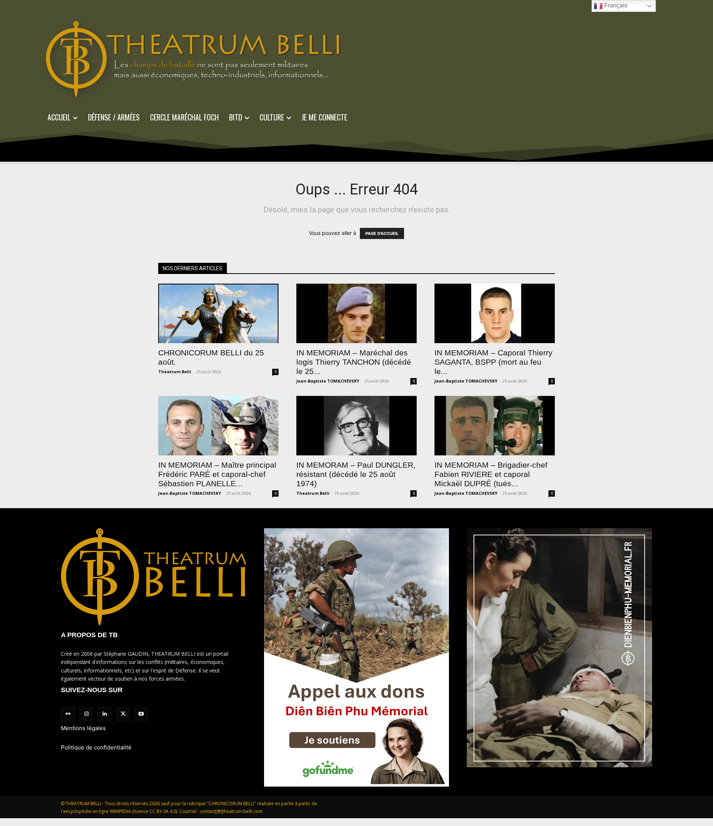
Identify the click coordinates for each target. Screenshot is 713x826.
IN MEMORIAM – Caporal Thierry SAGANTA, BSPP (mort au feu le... (493, 361)
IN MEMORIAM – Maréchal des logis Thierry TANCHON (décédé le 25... (353, 361)
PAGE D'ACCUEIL (381, 233)
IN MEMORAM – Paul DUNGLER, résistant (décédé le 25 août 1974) (356, 474)
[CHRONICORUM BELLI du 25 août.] (218, 313)
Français (615, 5)
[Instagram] (86, 714)
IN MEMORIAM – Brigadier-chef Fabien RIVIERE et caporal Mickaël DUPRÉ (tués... (490, 474)
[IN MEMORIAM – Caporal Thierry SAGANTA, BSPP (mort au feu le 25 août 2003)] (494, 313)
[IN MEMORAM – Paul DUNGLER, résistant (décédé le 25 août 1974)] (356, 425)
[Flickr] (68, 714)
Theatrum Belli (174, 371)
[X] (123, 714)
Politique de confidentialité (96, 747)
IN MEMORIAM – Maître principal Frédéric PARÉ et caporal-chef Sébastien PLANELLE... (217, 474)
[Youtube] (141, 714)
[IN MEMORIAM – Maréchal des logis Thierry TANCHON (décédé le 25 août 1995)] (356, 313)
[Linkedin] (104, 714)
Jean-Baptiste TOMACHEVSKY (327, 381)
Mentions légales (83, 728)
